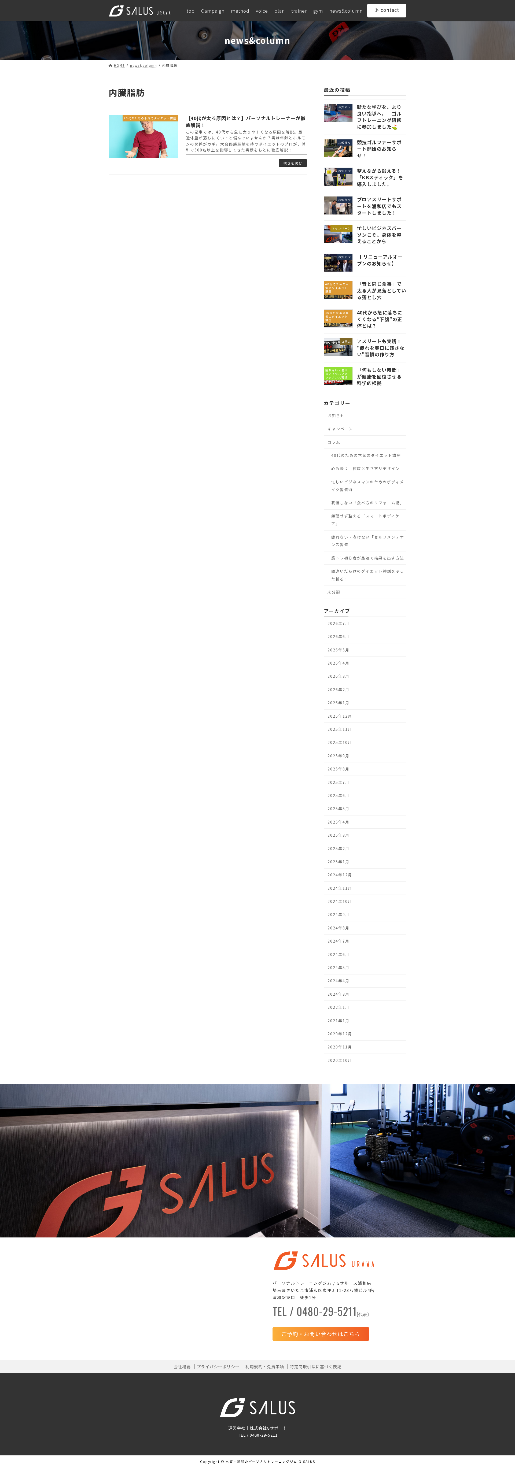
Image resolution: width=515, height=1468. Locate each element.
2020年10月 (340, 1060)
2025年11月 (340, 729)
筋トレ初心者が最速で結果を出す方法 (367, 557)
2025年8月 (339, 769)
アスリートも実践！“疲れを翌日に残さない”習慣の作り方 (380, 348)
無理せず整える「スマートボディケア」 (365, 519)
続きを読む (293, 163)
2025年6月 (339, 795)
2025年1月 (339, 861)
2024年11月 (340, 888)
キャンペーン (340, 428)
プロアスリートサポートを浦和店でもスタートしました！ (379, 206)
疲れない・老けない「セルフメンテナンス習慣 (367, 540)
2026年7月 (339, 623)
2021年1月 (339, 1020)
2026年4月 (339, 663)
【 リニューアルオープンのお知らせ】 (380, 260)
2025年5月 (339, 808)
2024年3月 (339, 993)
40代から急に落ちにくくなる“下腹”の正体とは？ (379, 319)
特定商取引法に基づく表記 (315, 1366)
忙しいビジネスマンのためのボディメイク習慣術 (367, 485)
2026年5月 (339, 649)
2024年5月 (339, 967)
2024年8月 (339, 928)
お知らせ (336, 415)
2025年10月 (340, 742)
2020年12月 (340, 1033)
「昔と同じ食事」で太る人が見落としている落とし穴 (381, 290)
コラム (334, 441)
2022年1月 (339, 1007)
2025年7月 (339, 782)
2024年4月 (339, 980)
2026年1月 (339, 702)
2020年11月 (340, 1047)
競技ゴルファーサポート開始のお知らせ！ (379, 148)
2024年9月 (339, 914)
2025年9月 (339, 755)
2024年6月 (339, 954)
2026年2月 (339, 689)
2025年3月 (339, 835)
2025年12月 (340, 715)
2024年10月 (340, 901)
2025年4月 (339, 821)
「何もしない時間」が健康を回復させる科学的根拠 (379, 376)
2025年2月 (339, 848)
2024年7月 (339, 941)
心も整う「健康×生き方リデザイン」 (367, 468)
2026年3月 (339, 676)
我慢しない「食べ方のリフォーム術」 (367, 502)
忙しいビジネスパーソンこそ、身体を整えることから (379, 234)
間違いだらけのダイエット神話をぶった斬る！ (367, 574)
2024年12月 (340, 874)
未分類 (334, 592)
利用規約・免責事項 (264, 1366)
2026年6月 (339, 636)
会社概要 (182, 1366)
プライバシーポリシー (218, 1366)
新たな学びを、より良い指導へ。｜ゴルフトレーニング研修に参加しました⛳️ (379, 116)
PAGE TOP (499, 1419)
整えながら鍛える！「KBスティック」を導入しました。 (380, 177)
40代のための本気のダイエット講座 (366, 455)
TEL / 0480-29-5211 (321, 1312)
